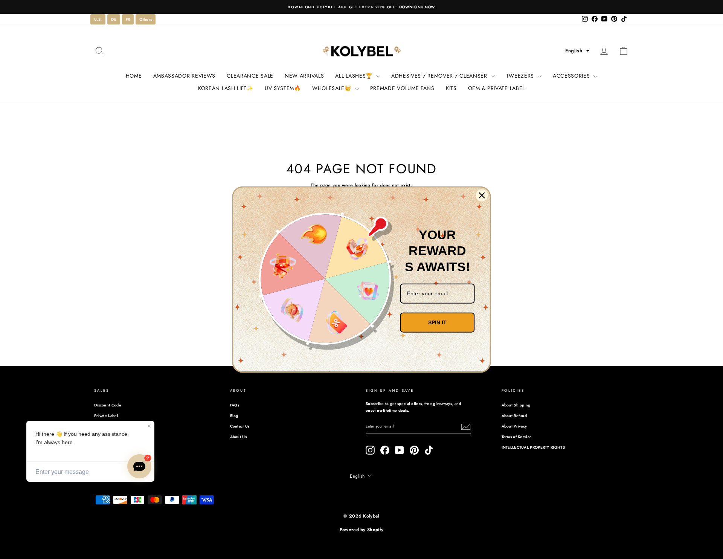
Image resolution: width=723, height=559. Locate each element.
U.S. (98, 19)
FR (128, 19)
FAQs (234, 405)
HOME (134, 75)
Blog (234, 415)
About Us (238, 437)
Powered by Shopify (361, 529)
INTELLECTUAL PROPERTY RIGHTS (533, 447)
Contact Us (240, 426)
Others (145, 19)
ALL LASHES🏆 (354, 75)
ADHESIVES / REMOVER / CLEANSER (440, 75)
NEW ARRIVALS (304, 75)
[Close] (482, 195)
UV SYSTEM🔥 (283, 88)
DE (113, 19)
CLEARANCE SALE (250, 75)
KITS (451, 88)
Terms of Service (517, 437)
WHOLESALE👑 (332, 88)
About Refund (514, 415)
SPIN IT (437, 322)
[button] (577, 51)
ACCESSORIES (572, 75)
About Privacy (514, 426)
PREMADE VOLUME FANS (402, 88)
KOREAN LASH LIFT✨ (225, 88)
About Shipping (516, 405)
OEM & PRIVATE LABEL (496, 88)
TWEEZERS (521, 75)
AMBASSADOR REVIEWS (184, 75)
